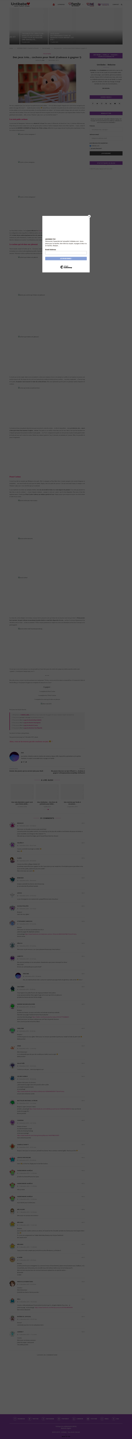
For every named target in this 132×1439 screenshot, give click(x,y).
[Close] (89, 216)
